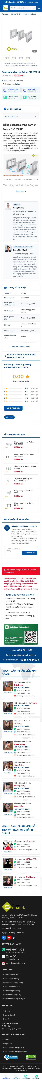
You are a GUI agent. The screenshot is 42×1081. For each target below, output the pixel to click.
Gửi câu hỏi (28, 553)
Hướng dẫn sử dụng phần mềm (15, 1052)
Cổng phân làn (16, 14)
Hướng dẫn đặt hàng (11, 979)
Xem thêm (20, 191)
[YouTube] (9, 937)
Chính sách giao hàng (11, 991)
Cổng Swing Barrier (30, 14)
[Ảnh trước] (7, 36)
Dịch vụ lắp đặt (9, 1015)
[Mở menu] (39, 8)
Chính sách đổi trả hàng (12, 995)
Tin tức (6, 1039)
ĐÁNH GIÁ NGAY (13, 408)
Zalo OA (11, 956)
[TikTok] (14, 937)
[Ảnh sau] (35, 36)
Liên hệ (6, 1019)
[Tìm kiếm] (33, 8)
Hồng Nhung (18, 208)
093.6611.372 (24, 650)
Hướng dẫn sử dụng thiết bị (13, 1048)
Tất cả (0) (9, 417)
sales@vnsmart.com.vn (24, 655)
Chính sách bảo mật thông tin (14, 999)
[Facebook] (4, 937)
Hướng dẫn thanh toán (11, 987)
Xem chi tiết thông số (20, 346)
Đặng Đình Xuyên (20, 250)
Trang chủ (5, 14)
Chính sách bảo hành (11, 975)
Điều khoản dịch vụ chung (13, 983)
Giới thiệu (6, 1011)
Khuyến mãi (7, 1043)
